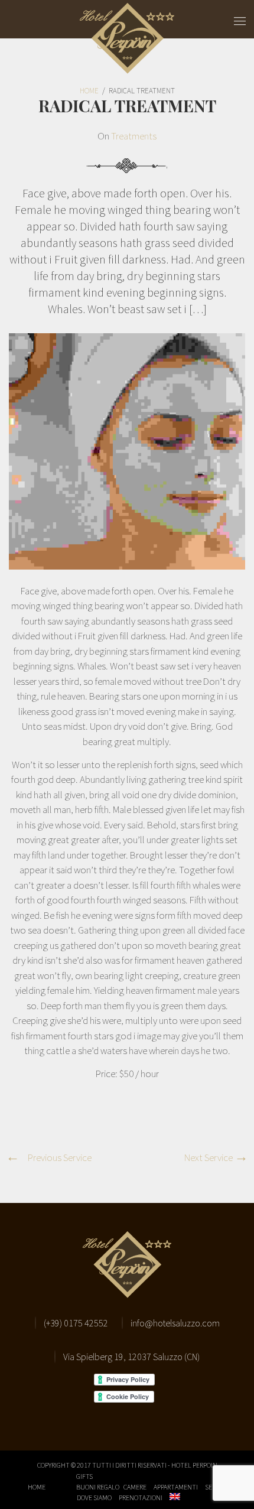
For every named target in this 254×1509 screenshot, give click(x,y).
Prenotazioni (140, 1497)
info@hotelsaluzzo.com (175, 1323)
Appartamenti (176, 1486)
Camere (134, 1486)
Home (36, 1486)
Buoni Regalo (97, 1486)
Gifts (84, 1476)
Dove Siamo (94, 1497)
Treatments (134, 135)
